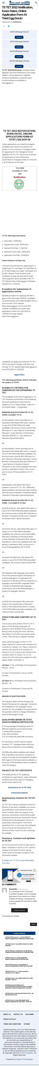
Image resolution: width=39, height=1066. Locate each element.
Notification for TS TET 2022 (19, 787)
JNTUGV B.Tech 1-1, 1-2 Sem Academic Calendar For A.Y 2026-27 (16, 972)
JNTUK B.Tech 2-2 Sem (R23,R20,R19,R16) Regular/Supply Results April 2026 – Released (18, 1000)
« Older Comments (19, 910)
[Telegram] (9, 26)
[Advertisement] (19, 106)
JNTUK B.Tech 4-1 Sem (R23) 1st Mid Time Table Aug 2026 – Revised (19, 978)
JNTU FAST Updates (25, 1053)
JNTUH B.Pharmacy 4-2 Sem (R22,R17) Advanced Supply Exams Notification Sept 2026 (18, 965)
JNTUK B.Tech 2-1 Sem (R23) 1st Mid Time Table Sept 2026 (19, 944)
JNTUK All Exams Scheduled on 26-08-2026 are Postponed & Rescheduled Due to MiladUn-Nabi (19, 951)
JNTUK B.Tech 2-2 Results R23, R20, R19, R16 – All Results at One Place (19, 994)
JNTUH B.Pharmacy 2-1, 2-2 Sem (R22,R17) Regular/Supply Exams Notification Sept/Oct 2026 (19, 937)
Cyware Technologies (24, 1059)
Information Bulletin (19, 793)
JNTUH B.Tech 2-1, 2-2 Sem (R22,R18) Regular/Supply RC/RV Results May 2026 (16, 958)
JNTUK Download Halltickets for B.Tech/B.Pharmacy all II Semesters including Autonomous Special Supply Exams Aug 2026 (18, 986)
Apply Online (19, 375)
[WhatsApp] (4, 26)
